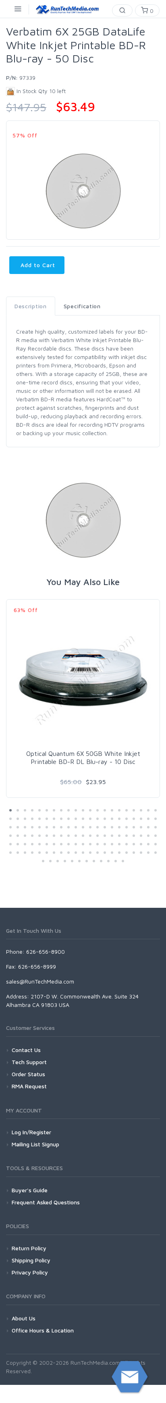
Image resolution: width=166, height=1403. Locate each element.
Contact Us (26, 1049)
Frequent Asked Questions (46, 1202)
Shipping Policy (31, 1260)
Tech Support (29, 1061)
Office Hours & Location (43, 1330)
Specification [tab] (82, 306)
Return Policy (29, 1248)
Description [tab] (31, 306)
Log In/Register (31, 1132)
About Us (23, 1318)
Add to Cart (37, 265)
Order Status (28, 1074)
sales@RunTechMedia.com (40, 981)
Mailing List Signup (35, 1144)
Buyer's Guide (30, 1190)
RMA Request (29, 1086)
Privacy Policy (30, 1272)
